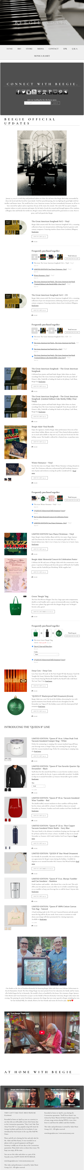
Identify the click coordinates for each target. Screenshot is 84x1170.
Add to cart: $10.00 (43, 611)
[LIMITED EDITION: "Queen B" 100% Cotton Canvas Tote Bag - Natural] (15, 916)
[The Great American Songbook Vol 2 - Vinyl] (15, 227)
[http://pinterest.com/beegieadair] (60, 92)
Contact (53, 49)
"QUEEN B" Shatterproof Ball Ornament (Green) (49, 511)
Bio (19, 49)
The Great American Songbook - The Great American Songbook (54, 343)
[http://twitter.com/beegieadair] (23, 92)
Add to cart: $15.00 (39, 310)
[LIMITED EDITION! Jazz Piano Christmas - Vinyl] (15, 544)
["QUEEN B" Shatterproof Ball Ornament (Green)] (15, 706)
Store (29, 49)
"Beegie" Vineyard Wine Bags (43, 646)
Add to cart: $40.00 (39, 236)
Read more (35, 232)
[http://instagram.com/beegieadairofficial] (29, 92)
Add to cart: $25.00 (39, 711)
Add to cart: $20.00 (39, 572)
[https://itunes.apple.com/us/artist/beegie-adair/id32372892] (39, 92)
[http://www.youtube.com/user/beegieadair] (34, 92)
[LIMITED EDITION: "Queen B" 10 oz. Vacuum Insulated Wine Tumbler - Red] (15, 807)
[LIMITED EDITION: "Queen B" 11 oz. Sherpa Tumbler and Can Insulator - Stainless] (15, 888)
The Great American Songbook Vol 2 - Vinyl (48, 349)
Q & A (74, 49)
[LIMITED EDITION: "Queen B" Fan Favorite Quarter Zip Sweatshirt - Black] (15, 776)
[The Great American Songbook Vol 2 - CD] (15, 301)
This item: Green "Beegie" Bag (43, 640)
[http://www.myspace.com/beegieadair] (65, 92)
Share (35, 241)
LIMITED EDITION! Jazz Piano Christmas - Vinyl (50, 269)
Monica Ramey (42, 56)
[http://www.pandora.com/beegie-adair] (49, 92)
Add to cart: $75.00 (39, 442)
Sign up (55, 103)
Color (36, 652)
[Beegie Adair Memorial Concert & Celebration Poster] (15, 575)
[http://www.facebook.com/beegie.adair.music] (18, 92)
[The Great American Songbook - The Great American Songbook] (15, 378)
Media (40, 49)
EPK (65, 49)
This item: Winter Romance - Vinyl (47, 504)
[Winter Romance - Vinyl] (15, 470)
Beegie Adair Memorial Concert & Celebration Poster (51, 517)
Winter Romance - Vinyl (41, 275)
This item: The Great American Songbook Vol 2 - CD (52, 337)
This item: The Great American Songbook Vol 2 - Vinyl (54, 263)
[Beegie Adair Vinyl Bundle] (15, 442)
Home (10, 49)
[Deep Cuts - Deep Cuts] (15, 680)
